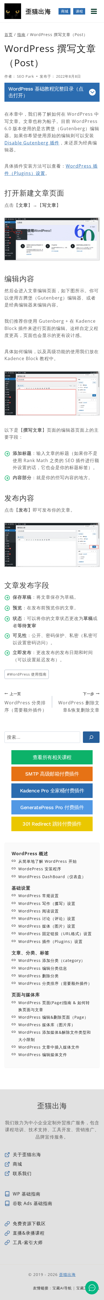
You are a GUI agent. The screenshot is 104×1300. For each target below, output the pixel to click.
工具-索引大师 (28, 1242)
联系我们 (22, 1173)
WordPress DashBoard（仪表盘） (52, 876)
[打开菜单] (94, 11)
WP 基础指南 (26, 1194)
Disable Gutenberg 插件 (31, 143)
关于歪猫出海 (27, 1154)
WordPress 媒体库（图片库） (46, 1024)
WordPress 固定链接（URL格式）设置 (55, 933)
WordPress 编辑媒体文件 (42, 1054)
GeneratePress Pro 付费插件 (52, 807)
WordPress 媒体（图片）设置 (46, 926)
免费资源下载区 (29, 1223)
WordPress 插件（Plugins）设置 (50, 941)
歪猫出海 (67, 1274)
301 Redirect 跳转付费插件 (52, 824)
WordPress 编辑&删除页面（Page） (53, 1017)
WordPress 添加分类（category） (51, 960)
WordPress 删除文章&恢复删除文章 (79, 702)
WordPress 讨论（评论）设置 (46, 918)
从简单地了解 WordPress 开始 (47, 861)
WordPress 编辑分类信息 (42, 968)
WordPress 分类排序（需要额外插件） (25, 702)
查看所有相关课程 (52, 757)
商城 (64, 11)
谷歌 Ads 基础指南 (32, 1203)
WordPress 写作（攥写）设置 (46, 903)
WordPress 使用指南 (27, 674)
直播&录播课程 (29, 1233)
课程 (79, 11)
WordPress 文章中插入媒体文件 (49, 1047)
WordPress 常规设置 (38, 895)
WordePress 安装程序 (39, 868)
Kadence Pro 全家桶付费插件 (52, 790)
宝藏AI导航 (62, 1288)
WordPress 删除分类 (38, 975)
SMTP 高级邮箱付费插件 (52, 774)
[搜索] (91, 737)
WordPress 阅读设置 (38, 911)
